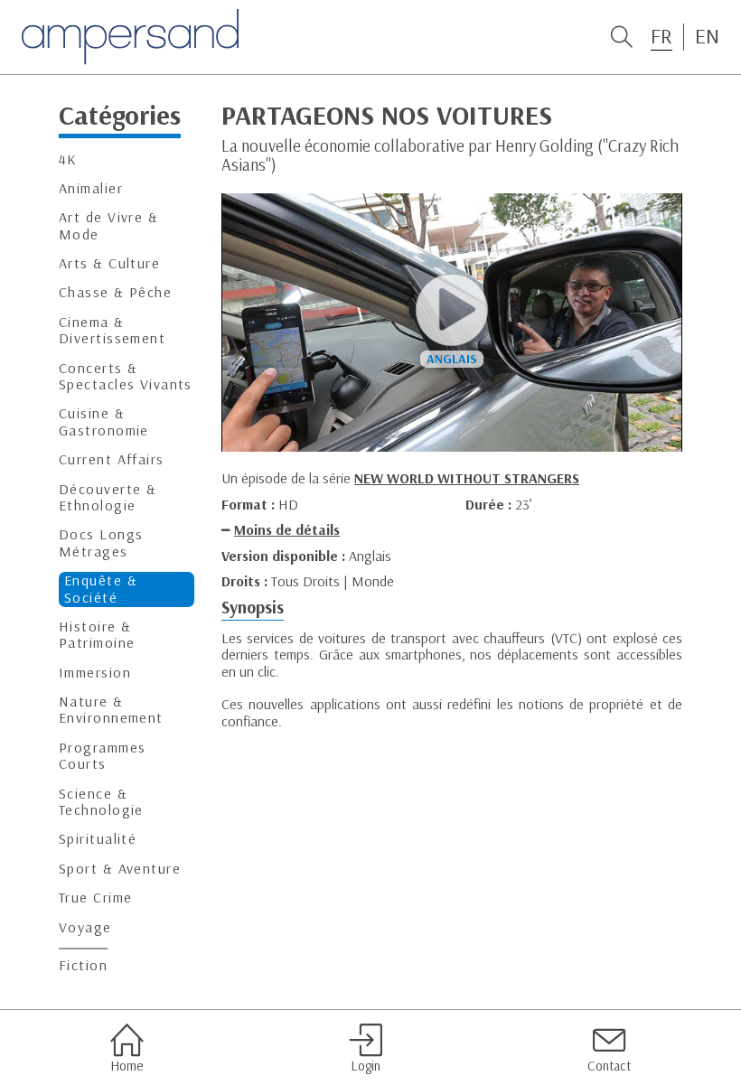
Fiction (83, 965)
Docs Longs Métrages (101, 542)
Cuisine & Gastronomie (104, 421)
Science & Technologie (101, 801)
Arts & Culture (109, 263)
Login (365, 1065)
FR (661, 36)
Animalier (91, 188)
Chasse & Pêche (115, 292)
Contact (609, 1065)
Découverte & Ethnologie (107, 497)
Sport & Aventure (120, 868)
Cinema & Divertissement (112, 330)
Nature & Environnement (111, 709)
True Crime (95, 897)
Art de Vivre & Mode (108, 225)
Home (126, 1065)
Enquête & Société (100, 588)
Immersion (95, 672)
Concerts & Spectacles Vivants (125, 376)
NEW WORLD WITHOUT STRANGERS (466, 478)
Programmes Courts (102, 755)
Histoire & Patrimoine (97, 634)
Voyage (85, 927)
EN (707, 36)
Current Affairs (111, 459)
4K (68, 159)
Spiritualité (97, 838)
